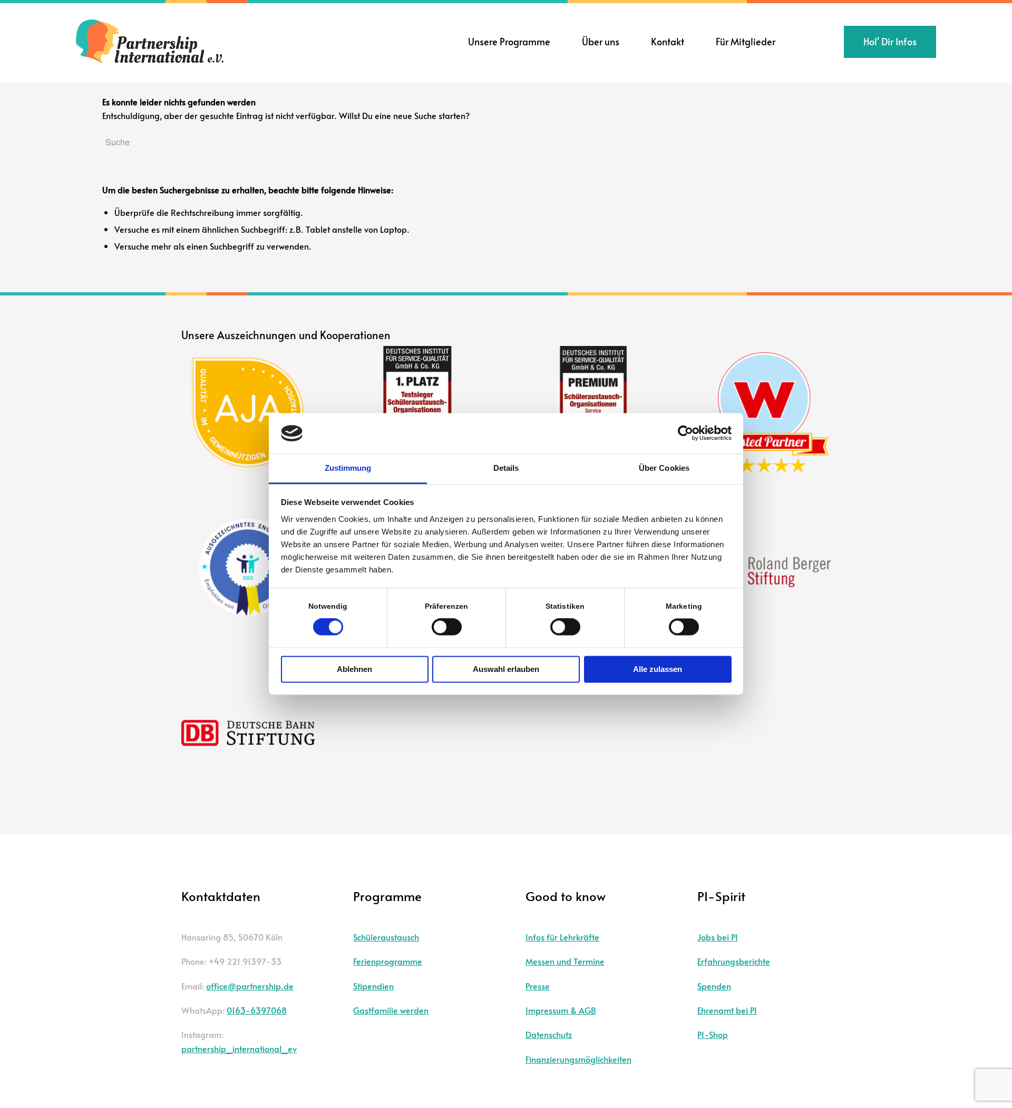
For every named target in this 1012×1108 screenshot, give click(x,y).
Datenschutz (549, 1034)
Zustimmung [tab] (348, 467)
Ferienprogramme (387, 961)
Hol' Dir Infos (890, 41)
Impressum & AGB (561, 1010)
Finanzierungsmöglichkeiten (578, 1059)
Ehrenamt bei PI (727, 1010)
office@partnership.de (250, 986)
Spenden (714, 986)
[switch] (447, 627)
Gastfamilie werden (391, 1010)
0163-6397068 (257, 1010)
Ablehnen (354, 669)
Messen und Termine (565, 961)
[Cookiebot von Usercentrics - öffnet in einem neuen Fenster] (685, 433)
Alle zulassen (657, 669)
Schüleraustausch (386, 937)
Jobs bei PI (717, 937)
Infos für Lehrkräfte (562, 937)
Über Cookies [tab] (664, 467)
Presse (538, 986)
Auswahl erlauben (506, 669)
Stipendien (373, 986)
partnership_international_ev (239, 1048)
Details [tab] (506, 467)
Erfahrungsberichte (733, 961)
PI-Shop (712, 1034)
